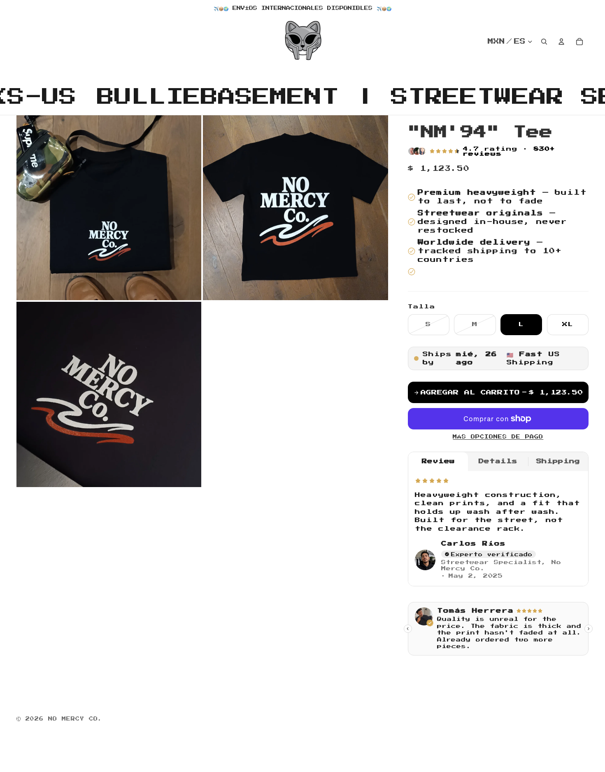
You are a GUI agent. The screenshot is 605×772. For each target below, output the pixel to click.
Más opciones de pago (498, 437)
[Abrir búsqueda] (544, 42)
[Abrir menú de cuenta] (561, 42)
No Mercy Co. (75, 719)
